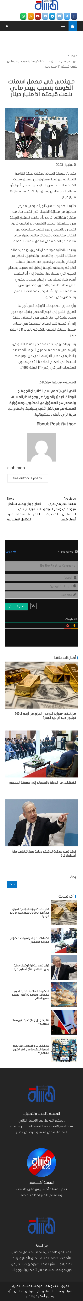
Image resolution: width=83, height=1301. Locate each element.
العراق (65, 1286)
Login (9, 551)
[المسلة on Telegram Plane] (52, 16)
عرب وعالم (52, 1286)
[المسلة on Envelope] (60, 16)
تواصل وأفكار (46, 1296)
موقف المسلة (32, 1286)
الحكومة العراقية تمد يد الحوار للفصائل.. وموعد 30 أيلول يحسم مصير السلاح (30, 995)
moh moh (16, 467)
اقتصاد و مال (45, 1291)
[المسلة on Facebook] (74, 16)
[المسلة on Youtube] (38, 16)
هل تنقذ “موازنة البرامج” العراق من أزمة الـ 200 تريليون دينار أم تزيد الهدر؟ (29, 913)
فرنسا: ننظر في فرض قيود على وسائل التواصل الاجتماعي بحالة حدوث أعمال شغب (59, 509)
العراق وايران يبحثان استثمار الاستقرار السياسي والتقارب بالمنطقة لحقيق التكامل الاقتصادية (24, 509)
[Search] (7, 26)
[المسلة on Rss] (31, 16)
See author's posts (27, 478)
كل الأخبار (31, 1296)
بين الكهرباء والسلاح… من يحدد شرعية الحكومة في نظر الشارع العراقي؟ (31, 1049)
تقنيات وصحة (65, 1291)
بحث (73, 877)
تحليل (16, 1286)
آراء (9, 1291)
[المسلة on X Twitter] (67, 16)
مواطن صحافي (24, 1291)
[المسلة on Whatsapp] (23, 16)
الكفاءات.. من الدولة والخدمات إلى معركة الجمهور (42, 782)
